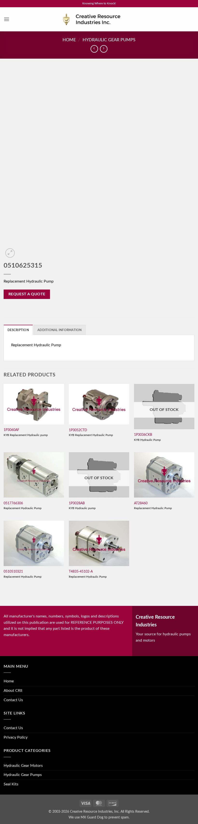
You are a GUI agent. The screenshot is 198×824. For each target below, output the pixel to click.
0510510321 (13, 571)
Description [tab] (18, 330)
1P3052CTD (78, 430)
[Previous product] (103, 49)
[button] (6, 19)
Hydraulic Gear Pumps (109, 40)
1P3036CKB (143, 434)
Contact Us (13, 700)
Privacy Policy (16, 737)
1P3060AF (11, 430)
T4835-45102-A (81, 571)
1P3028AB (77, 503)
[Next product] (94, 49)
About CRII (13, 690)
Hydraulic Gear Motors (23, 766)
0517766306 (13, 503)
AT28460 (141, 503)
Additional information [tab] (59, 330)
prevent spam (118, 817)
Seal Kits (11, 784)
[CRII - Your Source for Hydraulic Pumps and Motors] (99, 19)
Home (69, 40)
